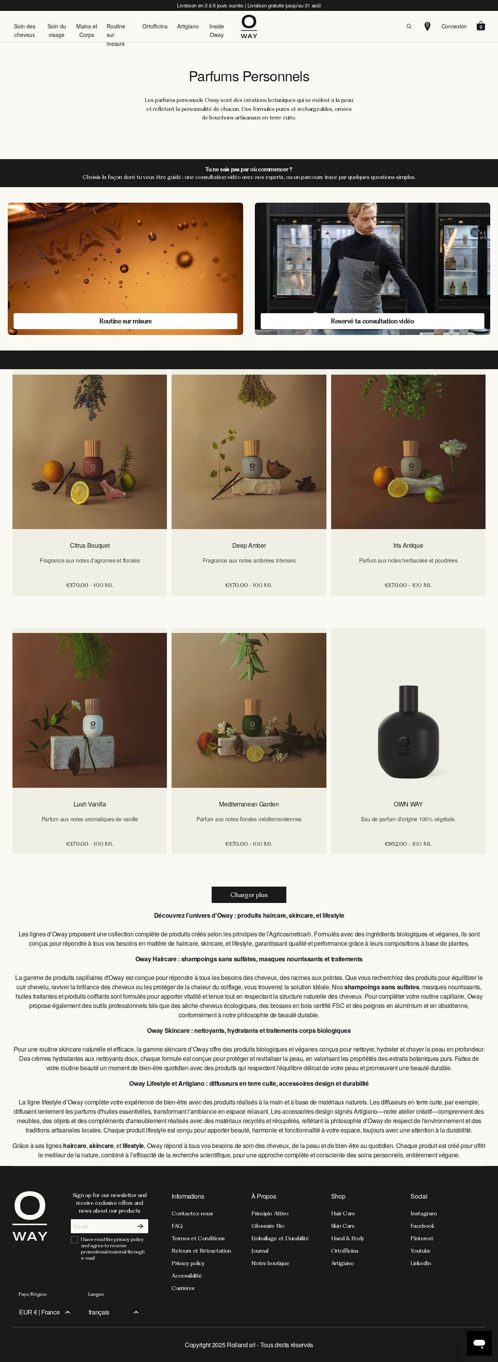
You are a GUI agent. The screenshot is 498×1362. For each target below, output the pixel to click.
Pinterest (421, 1238)
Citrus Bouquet (90, 545)
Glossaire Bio (267, 1226)
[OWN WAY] (408, 710)
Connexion (454, 26)
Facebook (422, 1226)
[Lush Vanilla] (89, 710)
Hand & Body (347, 1238)
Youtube (420, 1251)
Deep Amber (249, 545)
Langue (96, 1294)
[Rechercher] (409, 26)
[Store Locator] (427, 26)
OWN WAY (408, 803)
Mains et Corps (86, 30)
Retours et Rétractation (201, 1251)
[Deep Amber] (249, 451)
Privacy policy (188, 1263)
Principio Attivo (270, 1213)
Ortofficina (155, 26)
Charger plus (249, 895)
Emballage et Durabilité (280, 1238)
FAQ (177, 1226)
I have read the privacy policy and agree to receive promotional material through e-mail (112, 1248)
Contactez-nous (192, 1213)
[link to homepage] (29, 1241)
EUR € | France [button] (39, 1312)
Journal (259, 1251)
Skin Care (343, 1226)
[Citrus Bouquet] (89, 451)
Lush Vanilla (90, 803)
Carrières (183, 1288)
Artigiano (188, 26)
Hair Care (343, 1213)
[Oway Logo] (249, 26)
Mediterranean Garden (249, 803)
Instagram (423, 1213)
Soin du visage (56, 30)
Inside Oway (216, 30)
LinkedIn (420, 1263)
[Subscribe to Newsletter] (140, 1226)
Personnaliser (90, 604)
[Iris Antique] (408, 451)
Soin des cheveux (24, 30)
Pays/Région (32, 1294)
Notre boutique (270, 1263)
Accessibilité (187, 1276)
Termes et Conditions (198, 1238)
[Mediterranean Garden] (249, 710)
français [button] (99, 1312)
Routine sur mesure (116, 34)
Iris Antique (408, 545)
